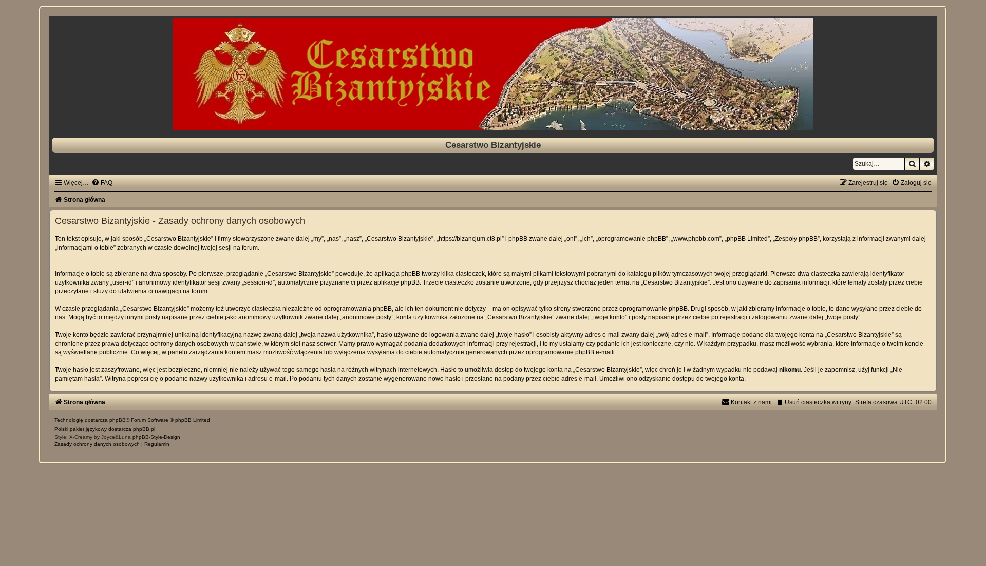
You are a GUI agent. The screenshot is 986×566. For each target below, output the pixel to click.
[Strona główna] (493, 74)
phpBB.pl (144, 429)
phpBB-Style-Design (156, 437)
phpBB (117, 420)
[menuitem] (101, 182)
